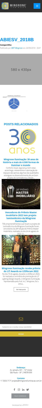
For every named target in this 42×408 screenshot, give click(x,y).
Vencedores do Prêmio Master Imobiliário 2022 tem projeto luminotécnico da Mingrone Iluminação (21, 217)
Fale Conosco (20, 396)
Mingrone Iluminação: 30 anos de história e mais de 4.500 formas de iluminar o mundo (21, 162)
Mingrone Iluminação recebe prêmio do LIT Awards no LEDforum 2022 (21, 270)
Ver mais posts (21, 289)
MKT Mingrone (17, 48)
